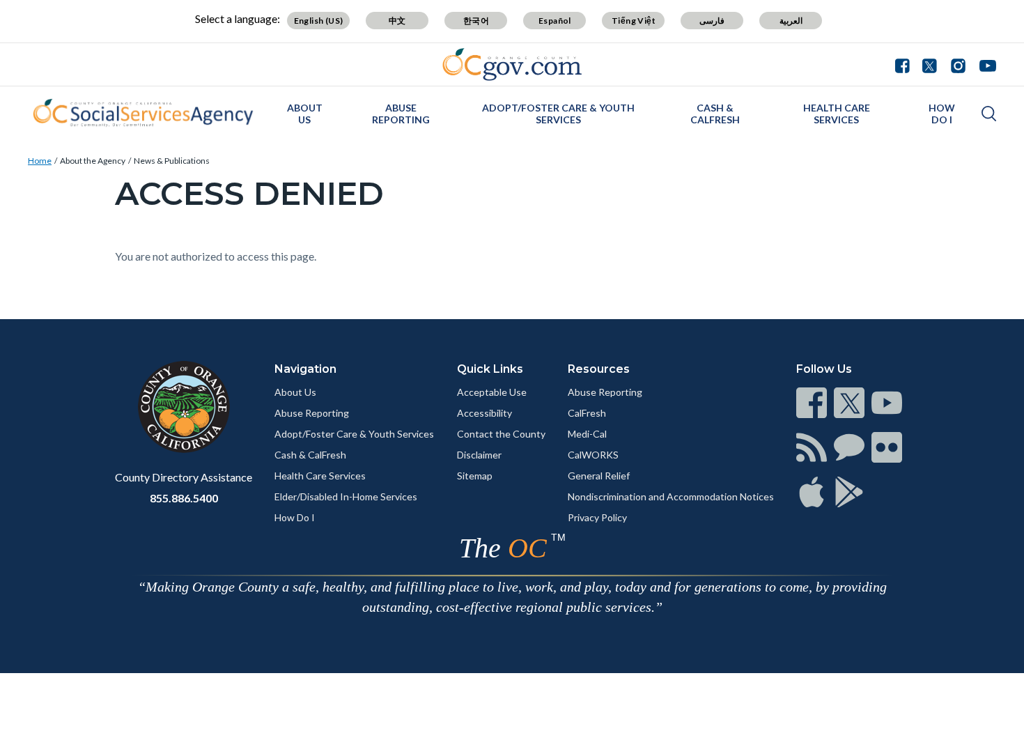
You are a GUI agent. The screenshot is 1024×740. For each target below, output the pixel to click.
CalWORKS (593, 455)
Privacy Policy (597, 517)
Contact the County (501, 434)
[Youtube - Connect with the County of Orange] (984, 64)
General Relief (599, 475)
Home (40, 160)
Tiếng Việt (633, 20)
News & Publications (172, 160)
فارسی (711, 20)
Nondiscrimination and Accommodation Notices (671, 496)
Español (554, 20)
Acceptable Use (492, 392)
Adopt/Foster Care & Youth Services (558, 113)
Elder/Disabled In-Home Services (345, 496)
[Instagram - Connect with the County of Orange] (958, 64)
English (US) (318, 20)
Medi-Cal (587, 434)
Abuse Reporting (401, 113)
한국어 (476, 20)
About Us (305, 113)
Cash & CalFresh (715, 113)
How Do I (942, 113)
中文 (397, 20)
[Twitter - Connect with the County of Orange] (929, 64)
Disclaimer (479, 455)
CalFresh (587, 413)
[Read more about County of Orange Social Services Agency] (143, 113)
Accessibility (484, 413)
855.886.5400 (184, 497)
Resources (599, 369)
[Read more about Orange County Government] (512, 64)
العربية (790, 20)
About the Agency (92, 160)
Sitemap (474, 475)
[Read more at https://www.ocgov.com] (183, 407)
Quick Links (490, 369)
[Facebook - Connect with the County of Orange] (905, 64)
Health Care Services (836, 113)
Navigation (305, 369)
